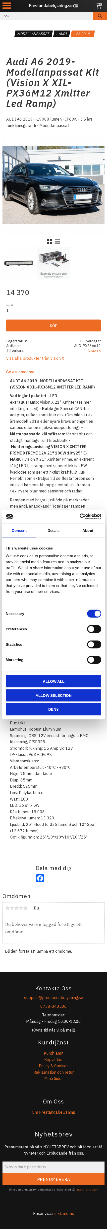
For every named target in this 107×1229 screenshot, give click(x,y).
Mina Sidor (53, 1078)
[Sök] (100, 16)
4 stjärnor (21, 908)
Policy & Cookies (53, 1065)
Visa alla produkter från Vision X (35, 358)
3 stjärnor (16, 908)
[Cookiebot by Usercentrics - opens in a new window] (79, 517)
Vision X (94, 350)
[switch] (94, 629)
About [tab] (87, 530)
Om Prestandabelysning (53, 1112)
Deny (53, 709)
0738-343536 (53, 1006)
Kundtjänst (53, 1053)
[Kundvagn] (99, 5)
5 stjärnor (25, 908)
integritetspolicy (87, 1189)
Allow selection (54, 695)
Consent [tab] (19, 530)
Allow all (53, 681)
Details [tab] (54, 530)
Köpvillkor (53, 1059)
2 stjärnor (12, 908)
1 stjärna (7, 908)
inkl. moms (64, 1213)
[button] (6, 5)
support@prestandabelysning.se (53, 997)
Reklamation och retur (53, 1072)
